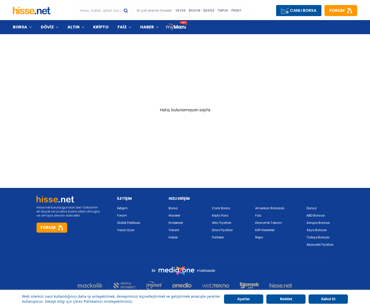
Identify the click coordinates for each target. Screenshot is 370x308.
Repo (259, 237)
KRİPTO (100, 27)
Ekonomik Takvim (268, 223)
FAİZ (122, 27)
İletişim (122, 208)
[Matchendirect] (124, 285)
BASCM (194, 11)
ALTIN (73, 27)
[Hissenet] (278, 285)
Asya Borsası (317, 230)
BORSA (20, 27)
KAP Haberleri (265, 230)
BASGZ (208, 11)
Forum (122, 215)
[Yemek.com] (250, 285)
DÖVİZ (47, 27)
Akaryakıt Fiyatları (320, 244)
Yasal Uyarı (125, 230)
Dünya (312, 208)
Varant (174, 230)
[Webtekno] (216, 285)
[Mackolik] (93, 285)
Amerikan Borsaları (269, 208)
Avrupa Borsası (318, 223)
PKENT (236, 11)
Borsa (173, 208)
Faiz (258, 215)
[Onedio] (182, 285)
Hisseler (174, 215)
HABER (147, 27)
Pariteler (218, 237)
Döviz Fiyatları (222, 230)
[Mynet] (154, 285)
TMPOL (222, 11)
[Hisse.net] (32, 10)
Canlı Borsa (221, 208)
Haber (173, 237)
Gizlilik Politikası (128, 223)
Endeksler (176, 223)
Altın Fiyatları (221, 223)
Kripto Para (220, 215)
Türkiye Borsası (318, 237)
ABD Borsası (316, 215)
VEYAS (180, 11)
